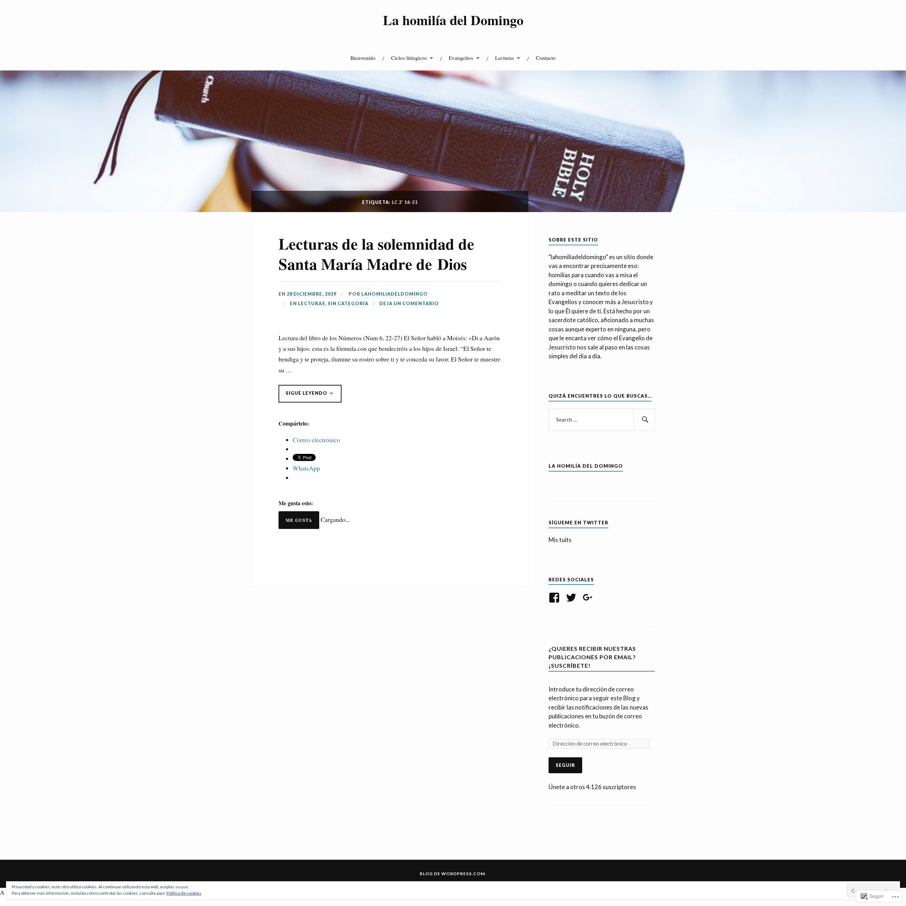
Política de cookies (183, 893)
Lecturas (504, 57)
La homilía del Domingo (453, 20)
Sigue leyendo (309, 396)
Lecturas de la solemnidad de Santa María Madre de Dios (376, 253)
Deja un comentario (409, 303)
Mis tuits (560, 539)
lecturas (311, 303)
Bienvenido (362, 57)
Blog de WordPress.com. (453, 873)
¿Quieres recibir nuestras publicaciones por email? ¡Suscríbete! (592, 657)
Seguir (565, 765)
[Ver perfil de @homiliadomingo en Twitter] (572, 597)
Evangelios (461, 57)
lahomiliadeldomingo (394, 294)
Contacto (546, 57)
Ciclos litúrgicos (409, 57)
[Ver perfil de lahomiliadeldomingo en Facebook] (555, 597)
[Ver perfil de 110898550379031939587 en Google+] (589, 597)
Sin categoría (348, 303)
